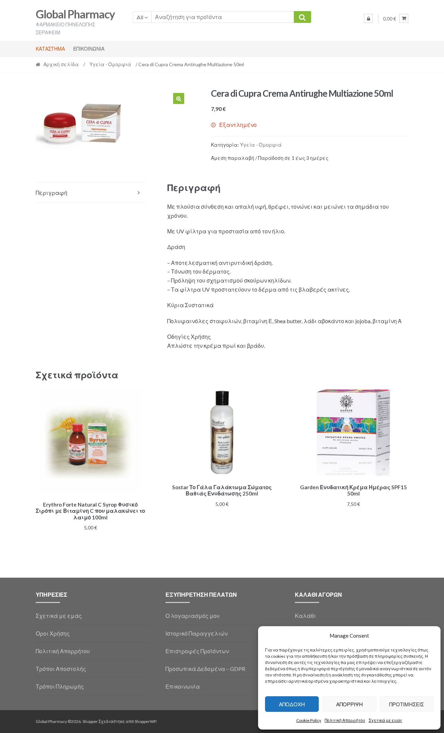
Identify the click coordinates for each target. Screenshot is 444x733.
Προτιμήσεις (406, 704)
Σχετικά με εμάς (385, 720)
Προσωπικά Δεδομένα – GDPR (205, 668)
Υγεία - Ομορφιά (110, 64)
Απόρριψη (349, 704)
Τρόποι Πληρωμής (60, 686)
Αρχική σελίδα (61, 64)
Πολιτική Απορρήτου (345, 720)
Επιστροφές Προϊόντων (197, 651)
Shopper (90, 721)
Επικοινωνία (88, 49)
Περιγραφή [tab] (51, 192)
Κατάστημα (50, 49)
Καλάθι (305, 615)
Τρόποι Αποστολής (61, 668)
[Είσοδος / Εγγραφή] (368, 18)
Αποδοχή (292, 704)
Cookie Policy (308, 720)
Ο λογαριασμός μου (192, 615)
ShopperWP (145, 721)
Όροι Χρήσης (53, 633)
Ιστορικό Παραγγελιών (196, 633)
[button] (178, 98)
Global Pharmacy (75, 14)
